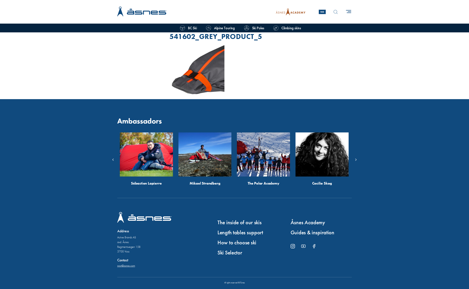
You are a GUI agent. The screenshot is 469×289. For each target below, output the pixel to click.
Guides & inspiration (312, 232)
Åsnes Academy (308, 222)
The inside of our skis (239, 222)
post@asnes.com (126, 266)
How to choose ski (236, 242)
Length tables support (240, 232)
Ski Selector (229, 252)
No (322, 11)
